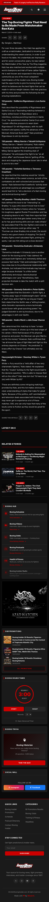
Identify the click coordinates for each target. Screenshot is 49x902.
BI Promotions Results (34, 809)
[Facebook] (33, 881)
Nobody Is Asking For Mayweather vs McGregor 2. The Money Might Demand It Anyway (30, 456)
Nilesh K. (31, 896)
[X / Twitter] (16, 881)
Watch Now (14, 529)
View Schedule (15, 517)
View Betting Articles (17, 541)
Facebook (36, 787)
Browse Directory (16, 553)
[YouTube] (27, 881)
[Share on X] (10, 38)
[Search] (32, 10)
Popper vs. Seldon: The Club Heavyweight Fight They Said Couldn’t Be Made (28, 488)
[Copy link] (25, 38)
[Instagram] (21, 881)
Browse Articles (15, 565)
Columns (7, 18)
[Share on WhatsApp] (20, 38)
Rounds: (21, 714)
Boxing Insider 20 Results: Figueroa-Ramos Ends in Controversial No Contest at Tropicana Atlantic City (28, 640)
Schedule (9, 817)
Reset (35, 709)
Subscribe (24, 853)
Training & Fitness (33, 818)
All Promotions (24, 668)
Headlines (30, 822)
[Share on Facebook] (15, 38)
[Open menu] (44, 10)
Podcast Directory (12, 821)
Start (13, 709)
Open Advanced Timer (25, 721)
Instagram (15, 787)
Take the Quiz (24, 763)
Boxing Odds (31, 813)
